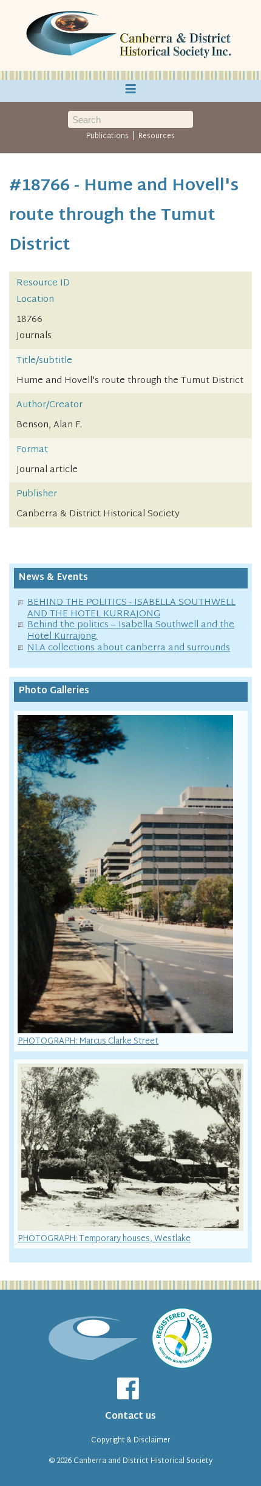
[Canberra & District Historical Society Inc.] (130, 36)
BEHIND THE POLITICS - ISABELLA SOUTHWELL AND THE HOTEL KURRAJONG (131, 608)
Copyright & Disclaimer (131, 1440)
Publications (107, 136)
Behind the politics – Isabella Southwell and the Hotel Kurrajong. (130, 631)
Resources (156, 136)
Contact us (130, 1416)
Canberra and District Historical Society (142, 1461)
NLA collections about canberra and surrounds (128, 648)
